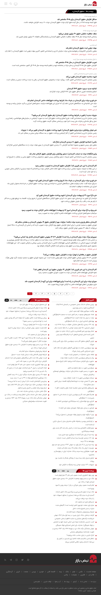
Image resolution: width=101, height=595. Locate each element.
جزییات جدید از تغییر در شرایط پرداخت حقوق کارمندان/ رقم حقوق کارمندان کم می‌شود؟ (64, 115)
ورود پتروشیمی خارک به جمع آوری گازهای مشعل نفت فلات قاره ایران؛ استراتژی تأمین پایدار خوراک (74, 350)
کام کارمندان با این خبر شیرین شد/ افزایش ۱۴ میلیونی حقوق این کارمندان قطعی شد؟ (65, 269)
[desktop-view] (15, 4)
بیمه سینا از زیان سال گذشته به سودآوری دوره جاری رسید (76, 434)
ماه (11, 300)
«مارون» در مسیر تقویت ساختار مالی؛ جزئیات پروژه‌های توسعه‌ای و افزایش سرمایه (73, 373)
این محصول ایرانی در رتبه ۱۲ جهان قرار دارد (33, 304)
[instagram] (16, 560)
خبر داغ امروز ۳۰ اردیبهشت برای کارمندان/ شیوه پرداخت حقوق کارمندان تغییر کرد (66, 195)
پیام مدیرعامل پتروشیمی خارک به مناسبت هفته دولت (77, 358)
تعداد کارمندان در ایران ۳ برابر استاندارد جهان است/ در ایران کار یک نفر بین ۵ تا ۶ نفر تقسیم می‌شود (27, 370)
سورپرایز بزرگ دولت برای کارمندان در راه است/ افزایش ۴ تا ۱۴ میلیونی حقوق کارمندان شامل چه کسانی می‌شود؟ (55, 237)
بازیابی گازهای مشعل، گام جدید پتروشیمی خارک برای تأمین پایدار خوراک (73, 343)
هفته (15, 300)
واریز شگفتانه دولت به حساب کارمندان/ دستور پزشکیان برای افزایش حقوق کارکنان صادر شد (63, 153)
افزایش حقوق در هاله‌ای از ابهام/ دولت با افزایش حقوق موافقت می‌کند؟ (70, 254)
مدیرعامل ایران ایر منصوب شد (37, 334)
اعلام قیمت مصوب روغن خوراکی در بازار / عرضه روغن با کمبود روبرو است (27, 330)
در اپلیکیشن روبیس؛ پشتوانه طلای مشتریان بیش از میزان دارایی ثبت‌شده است (73, 423)
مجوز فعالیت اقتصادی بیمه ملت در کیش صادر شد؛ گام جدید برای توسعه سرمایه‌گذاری (73, 430)
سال (7, 300)
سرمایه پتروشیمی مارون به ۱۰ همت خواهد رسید (78, 378)
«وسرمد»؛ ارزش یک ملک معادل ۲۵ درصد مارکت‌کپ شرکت (75, 448)
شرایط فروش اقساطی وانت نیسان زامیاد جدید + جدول (29, 354)
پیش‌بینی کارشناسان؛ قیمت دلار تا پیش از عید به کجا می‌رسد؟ (27, 381)
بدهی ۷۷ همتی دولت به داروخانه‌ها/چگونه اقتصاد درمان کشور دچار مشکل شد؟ (74, 383)
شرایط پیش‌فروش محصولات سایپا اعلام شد (33, 351)
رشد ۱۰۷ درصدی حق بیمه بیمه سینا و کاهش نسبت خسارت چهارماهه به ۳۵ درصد (75, 440)
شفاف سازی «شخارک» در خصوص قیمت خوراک (79, 354)
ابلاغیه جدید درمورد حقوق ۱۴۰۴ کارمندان (82, 88)
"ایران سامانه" (82, 591)
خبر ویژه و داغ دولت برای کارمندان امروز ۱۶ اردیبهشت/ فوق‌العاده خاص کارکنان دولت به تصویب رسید (59, 210)
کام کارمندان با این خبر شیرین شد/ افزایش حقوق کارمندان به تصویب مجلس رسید (66, 165)
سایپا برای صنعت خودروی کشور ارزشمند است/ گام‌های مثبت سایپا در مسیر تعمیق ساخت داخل (74, 507)
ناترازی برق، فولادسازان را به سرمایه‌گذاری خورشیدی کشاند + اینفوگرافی (75, 403)
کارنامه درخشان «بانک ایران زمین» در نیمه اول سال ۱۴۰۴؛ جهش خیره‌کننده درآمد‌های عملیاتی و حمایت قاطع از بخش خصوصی (74, 517)
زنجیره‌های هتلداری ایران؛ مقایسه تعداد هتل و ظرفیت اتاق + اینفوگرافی (74, 390)
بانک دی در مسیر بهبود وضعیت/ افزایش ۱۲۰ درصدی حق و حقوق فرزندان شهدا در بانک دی (26, 346)
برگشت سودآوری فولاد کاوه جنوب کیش (81, 311)
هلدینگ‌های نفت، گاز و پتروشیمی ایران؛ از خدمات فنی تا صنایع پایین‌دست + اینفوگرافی (73, 396)
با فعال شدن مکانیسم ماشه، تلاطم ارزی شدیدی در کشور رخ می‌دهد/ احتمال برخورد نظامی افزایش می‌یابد (75, 540)
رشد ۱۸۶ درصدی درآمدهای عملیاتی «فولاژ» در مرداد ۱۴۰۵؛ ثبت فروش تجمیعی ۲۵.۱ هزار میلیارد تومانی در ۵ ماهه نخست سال (74, 326)
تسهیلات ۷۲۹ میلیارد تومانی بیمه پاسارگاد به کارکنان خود (76, 464)
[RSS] (5, 560)
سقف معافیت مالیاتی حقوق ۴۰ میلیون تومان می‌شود (77, 33)
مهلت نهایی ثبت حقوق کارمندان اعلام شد (81, 48)
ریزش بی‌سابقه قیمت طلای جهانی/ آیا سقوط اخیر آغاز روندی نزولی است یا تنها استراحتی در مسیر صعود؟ (26, 320)
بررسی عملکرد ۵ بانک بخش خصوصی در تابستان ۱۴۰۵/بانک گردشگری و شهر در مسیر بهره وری (75, 306)
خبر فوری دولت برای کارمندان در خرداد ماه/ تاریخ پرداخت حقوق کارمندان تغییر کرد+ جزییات (62, 180)
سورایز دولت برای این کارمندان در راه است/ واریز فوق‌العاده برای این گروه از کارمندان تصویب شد (61, 281)
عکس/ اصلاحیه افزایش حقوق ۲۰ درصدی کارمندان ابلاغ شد (75, 142)
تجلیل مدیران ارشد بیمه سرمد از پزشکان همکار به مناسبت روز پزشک (74, 460)
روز (20, 300)
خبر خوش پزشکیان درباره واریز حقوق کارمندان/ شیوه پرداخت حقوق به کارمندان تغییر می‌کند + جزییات (59, 130)
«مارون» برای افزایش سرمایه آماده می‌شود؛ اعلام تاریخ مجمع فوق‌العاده (75, 363)
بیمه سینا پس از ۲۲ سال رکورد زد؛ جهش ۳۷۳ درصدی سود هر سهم (73, 444)
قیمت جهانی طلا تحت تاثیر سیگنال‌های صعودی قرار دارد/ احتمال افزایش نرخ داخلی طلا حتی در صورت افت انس (26, 360)
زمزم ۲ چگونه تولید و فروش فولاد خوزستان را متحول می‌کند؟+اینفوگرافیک (75, 416)
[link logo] (90, 3)
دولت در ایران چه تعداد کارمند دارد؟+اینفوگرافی (79, 318)
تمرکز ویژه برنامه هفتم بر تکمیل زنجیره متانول (32, 388)
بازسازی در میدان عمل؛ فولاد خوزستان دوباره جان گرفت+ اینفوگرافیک (76, 410)
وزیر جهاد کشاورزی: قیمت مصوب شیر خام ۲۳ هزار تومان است (27, 364)
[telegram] (11, 560)
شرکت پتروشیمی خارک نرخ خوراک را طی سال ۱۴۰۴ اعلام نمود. (27, 384)
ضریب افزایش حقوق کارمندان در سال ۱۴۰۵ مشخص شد (76, 62)
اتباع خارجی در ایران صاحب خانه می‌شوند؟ (80, 535)
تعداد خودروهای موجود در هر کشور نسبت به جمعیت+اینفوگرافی (73, 314)
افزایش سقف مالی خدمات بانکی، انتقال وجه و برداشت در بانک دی (26, 394)
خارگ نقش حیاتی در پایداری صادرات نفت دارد (32, 391)
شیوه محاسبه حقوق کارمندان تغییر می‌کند (81, 76)
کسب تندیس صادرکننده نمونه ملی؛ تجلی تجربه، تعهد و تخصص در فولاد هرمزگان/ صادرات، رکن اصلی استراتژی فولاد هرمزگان (73, 524)
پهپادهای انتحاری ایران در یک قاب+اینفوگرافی (79, 321)
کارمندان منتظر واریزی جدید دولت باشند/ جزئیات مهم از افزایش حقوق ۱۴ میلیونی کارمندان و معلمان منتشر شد (56, 222)
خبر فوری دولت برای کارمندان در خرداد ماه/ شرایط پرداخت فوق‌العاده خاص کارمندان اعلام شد (62, 100)
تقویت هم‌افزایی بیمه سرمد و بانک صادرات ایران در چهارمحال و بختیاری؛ (74, 453)
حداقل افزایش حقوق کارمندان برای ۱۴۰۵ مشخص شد (77, 19)
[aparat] (28, 560)
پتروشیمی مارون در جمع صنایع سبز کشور (81, 368)
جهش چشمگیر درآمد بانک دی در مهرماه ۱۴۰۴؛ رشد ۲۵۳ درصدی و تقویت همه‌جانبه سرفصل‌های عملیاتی (26, 400)
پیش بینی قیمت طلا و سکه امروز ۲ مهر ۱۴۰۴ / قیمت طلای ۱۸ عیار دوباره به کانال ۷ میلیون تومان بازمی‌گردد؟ (26, 340)
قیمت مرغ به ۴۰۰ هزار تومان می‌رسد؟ (35, 324)
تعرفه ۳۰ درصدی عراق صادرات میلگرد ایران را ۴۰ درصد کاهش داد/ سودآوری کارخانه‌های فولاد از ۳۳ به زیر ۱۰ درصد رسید (27, 376)
